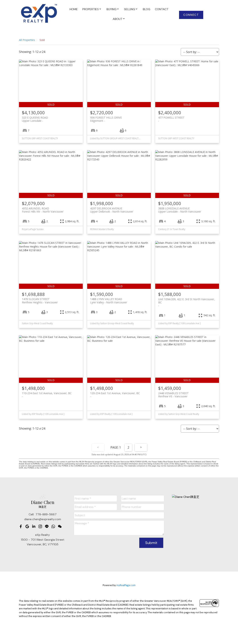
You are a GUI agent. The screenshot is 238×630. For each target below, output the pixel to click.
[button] (191, 15)
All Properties (27, 40)
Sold (42, 40)
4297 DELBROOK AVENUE (111, 210)
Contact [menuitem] (161, 9)
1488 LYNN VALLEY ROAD (108, 300)
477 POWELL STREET (171, 117)
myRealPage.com (126, 585)
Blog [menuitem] (146, 9)
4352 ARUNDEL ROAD (42, 210)
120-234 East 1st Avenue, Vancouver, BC (115, 393)
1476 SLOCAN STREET (40, 300)
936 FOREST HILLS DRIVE (106, 119)
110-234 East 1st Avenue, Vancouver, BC (47, 393)
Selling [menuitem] (129, 9)
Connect (191, 15)
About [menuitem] (117, 19)
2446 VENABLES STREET (173, 394)
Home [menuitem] (74, 9)
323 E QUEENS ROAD (35, 119)
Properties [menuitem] (90, 9)
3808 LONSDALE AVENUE (179, 210)
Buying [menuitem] (111, 9)
